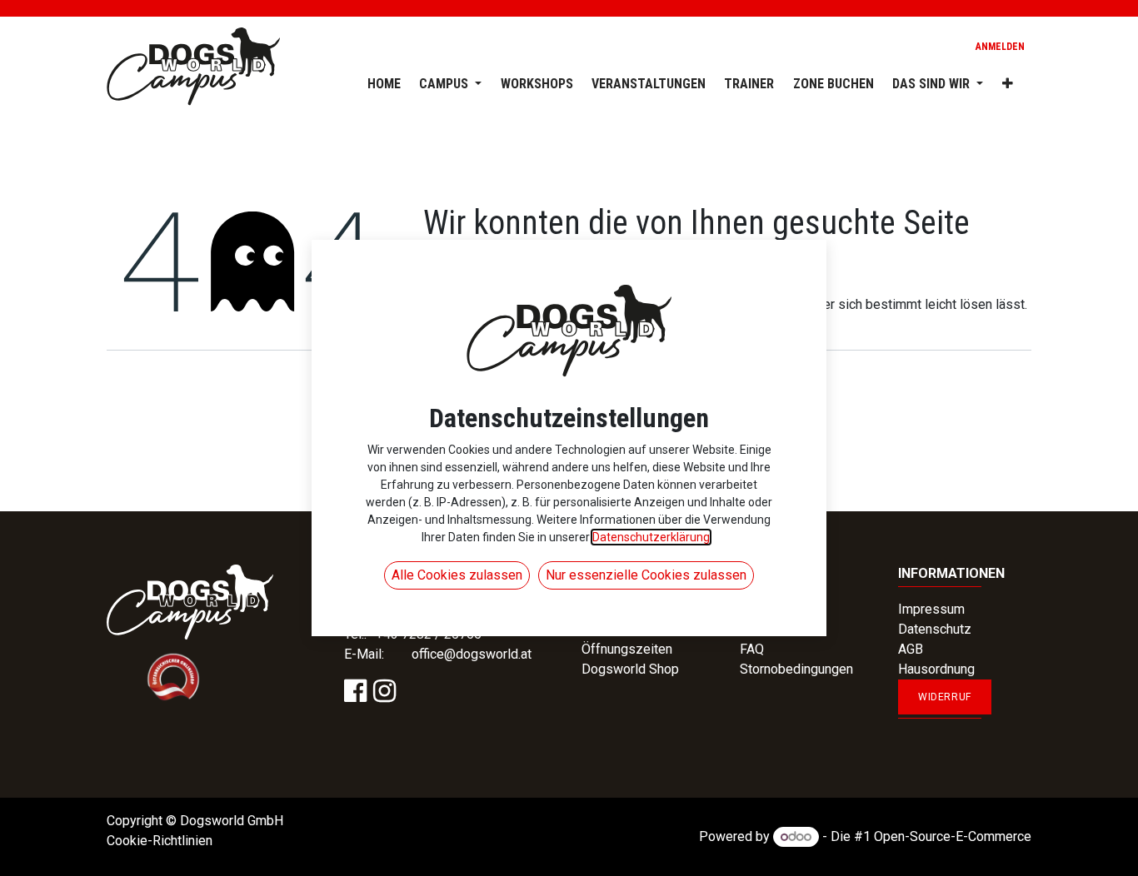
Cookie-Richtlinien (159, 841)
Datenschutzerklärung (651, 537)
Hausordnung (936, 669)
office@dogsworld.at (472, 654)
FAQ (752, 649)
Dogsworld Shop (630, 669)
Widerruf (944, 697)
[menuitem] (374, 81)
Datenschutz (934, 629)
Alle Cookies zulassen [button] (457, 575)
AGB (910, 649)
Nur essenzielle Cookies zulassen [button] (646, 575)
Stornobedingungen (796, 669)
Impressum (931, 609)
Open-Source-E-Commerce (952, 836)
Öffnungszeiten (626, 649)
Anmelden (1000, 46)
